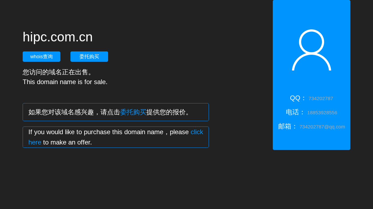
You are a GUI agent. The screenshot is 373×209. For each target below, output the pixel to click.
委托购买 (89, 56)
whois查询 (41, 56)
